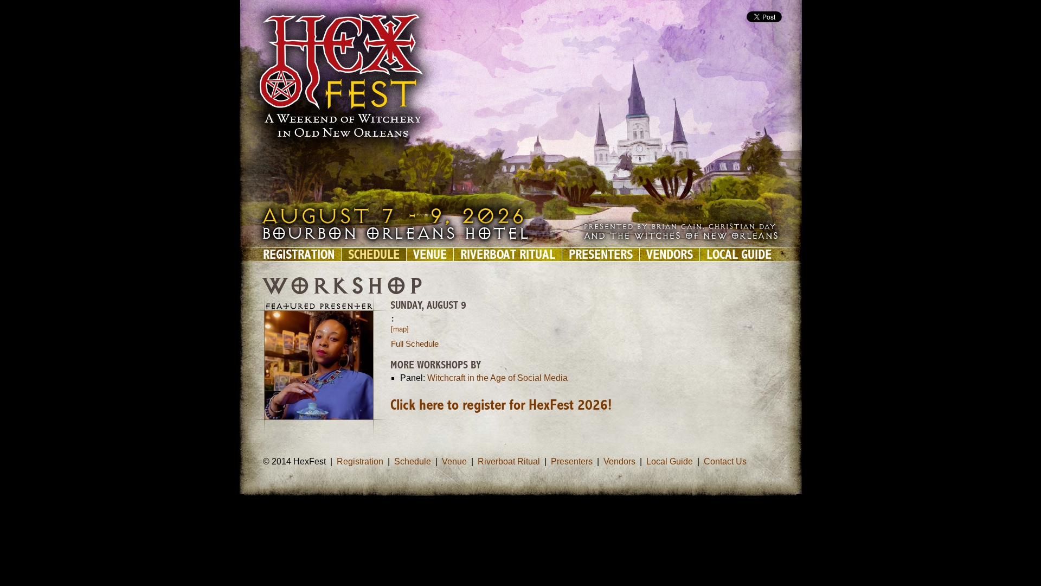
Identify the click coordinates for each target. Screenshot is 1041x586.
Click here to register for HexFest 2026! (501, 405)
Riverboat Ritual (507, 255)
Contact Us (725, 461)
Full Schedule (415, 343)
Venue (430, 255)
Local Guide (739, 255)
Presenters (601, 255)
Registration (299, 255)
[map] (400, 329)
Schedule (374, 255)
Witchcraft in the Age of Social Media (497, 378)
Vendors (669, 255)
